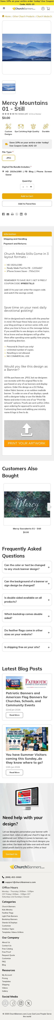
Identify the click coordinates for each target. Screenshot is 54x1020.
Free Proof (6, 952)
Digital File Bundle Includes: (16, 167)
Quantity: (27, 181)
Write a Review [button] (35, 114)
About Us (6, 942)
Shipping (5, 984)
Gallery (5, 991)
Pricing (5, 978)
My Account (7, 975)
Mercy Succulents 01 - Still (27, 528)
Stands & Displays (9, 922)
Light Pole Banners (10, 916)
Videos (5, 988)
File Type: (7, 152)
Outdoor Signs (8, 929)
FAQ (4, 961)
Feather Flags (7, 913)
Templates (6, 981)
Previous (4, 507)
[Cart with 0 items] (48, 8)
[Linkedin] (21, 214)
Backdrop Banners (9, 919)
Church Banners (8, 906)
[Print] (12, 214)
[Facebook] (3, 214)
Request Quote (8, 955)
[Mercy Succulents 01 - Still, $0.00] (27, 504)
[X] (16, 214)
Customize (6, 926)
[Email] (8, 214)
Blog (4, 965)
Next (50, 507)
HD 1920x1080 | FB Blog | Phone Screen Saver (29, 173)
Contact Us (11, 854)
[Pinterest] (25, 214)
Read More (14, 715)
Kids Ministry (7, 909)
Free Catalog (7, 949)
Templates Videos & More (12, 932)
